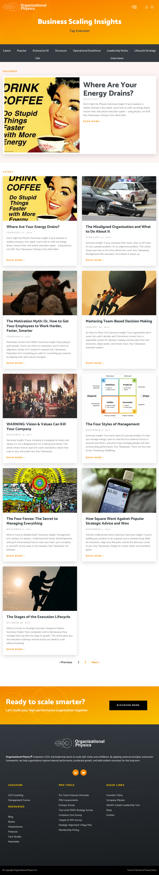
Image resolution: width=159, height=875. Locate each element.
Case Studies (14, 837)
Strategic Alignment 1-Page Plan (75, 825)
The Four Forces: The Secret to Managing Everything (32, 521)
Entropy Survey (67, 805)
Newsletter (13, 842)
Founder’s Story (114, 795)
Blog (10, 817)
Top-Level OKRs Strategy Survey (76, 810)
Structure (61, 50)
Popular (22, 50)
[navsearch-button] (152, 7)
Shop (109, 810)
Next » (96, 662)
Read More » (92, 121)
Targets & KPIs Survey (70, 820)
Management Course (19, 800)
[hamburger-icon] (134, 7)
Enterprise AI (41, 50)
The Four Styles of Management (113, 424)
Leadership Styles (117, 50)
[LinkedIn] (76, 772)
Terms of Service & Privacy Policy (142, 870)
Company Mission (115, 800)
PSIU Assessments (68, 800)
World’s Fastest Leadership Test (123, 805)
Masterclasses (15, 827)
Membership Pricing (69, 830)
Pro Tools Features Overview (74, 795)
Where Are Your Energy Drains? (110, 89)
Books (11, 822)
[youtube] (83, 772)
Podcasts (13, 832)
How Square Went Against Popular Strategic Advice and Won (115, 521)
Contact (110, 815)
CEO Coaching (15, 795)
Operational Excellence (87, 50)
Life (37, 58)
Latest (7, 50)
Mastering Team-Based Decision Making (119, 321)
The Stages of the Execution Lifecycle (38, 617)
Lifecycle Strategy (145, 50)
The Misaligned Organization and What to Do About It (118, 229)
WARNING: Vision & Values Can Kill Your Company (36, 426)
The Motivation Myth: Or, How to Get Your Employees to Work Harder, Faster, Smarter (38, 326)
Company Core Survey (70, 815)
